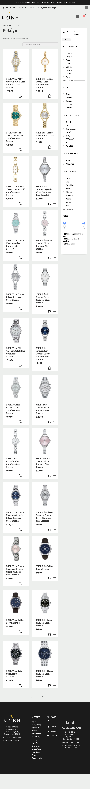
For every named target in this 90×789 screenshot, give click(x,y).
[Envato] (14, 7)
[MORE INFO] (25, 96)
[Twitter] (7, 7)
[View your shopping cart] (85, 16)
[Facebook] (3, 7)
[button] (20, 96)
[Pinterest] (10, 7)
